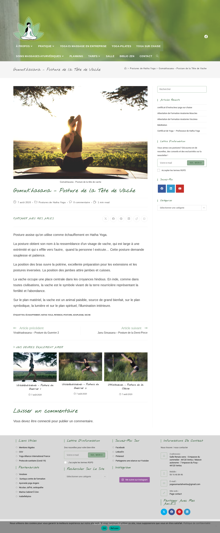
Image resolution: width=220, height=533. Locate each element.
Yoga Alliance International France (34, 456)
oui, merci (97, 455)
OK (104, 528)
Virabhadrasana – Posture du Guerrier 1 (35, 387)
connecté (44, 421)
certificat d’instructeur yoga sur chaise (174, 107)
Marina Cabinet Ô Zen (29, 492)
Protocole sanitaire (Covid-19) (32, 460)
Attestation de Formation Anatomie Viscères (177, 119)
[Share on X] (105, 219)
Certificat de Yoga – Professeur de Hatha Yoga (178, 131)
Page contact (176, 494)
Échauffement (33, 315)
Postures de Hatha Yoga (52, 202)
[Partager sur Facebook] (113, 219)
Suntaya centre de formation (32, 479)
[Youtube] (180, 189)
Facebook (120, 447)
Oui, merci (196, 163)
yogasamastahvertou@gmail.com (185, 484)
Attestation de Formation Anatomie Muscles (177, 113)
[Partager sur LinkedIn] (129, 219)
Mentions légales (27, 447)
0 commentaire (81, 202)
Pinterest (120, 456)
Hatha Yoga (47, 315)
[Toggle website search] (157, 56)
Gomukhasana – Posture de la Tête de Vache (183, 68)
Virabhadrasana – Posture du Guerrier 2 (80, 386)
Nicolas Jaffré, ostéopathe (31, 487)
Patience (58, 315)
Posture (67, 315)
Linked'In (120, 452)
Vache (88, 315)
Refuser (115, 528)
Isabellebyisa (25, 496)
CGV (21, 452)
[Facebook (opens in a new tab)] (206, 21)
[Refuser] (216, 526)
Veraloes (23, 474)
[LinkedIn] (171, 189)
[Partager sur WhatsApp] (144, 219)
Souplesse (78, 315)
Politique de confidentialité (196, 523)
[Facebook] (162, 189)
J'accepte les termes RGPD (80, 462)
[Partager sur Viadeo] (136, 219)
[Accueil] (125, 68)
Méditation (162, 125)
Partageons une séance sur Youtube (132, 460)
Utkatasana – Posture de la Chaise (125, 386)
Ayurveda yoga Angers (29, 483)
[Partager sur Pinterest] (121, 219)
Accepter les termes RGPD (174, 170)
